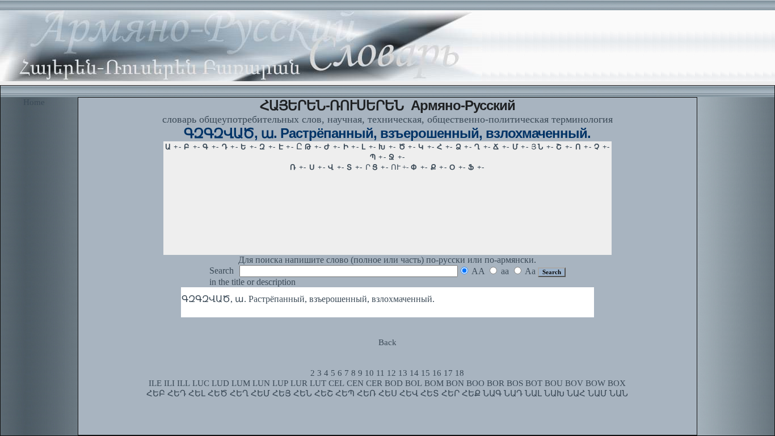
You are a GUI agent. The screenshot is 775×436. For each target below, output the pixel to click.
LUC (200, 383)
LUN (261, 383)
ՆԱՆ (618, 393)
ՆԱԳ (492, 393)
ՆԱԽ (554, 393)
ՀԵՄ (260, 393)
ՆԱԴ (513, 393)
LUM (240, 383)
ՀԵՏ (429, 393)
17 (448, 373)
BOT (533, 383)
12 (391, 373)
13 (402, 373)
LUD (220, 383)
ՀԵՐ (450, 393)
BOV (574, 383)
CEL (336, 383)
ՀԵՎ (408, 393)
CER (374, 383)
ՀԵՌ (366, 393)
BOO (475, 383)
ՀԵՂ (239, 393)
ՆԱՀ (576, 393)
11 (380, 373)
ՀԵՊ (345, 393)
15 (425, 373)
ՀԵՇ (323, 393)
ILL (183, 383)
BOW (595, 383)
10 (369, 373)
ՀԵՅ (281, 393)
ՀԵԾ (218, 393)
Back (387, 342)
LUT (318, 383)
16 (436, 373)
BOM (434, 383)
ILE (155, 383)
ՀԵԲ (155, 393)
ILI (169, 383)
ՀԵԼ (196, 393)
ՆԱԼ (533, 393)
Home (34, 102)
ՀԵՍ (387, 393)
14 (414, 373)
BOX (617, 383)
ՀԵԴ (176, 393)
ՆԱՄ (597, 393)
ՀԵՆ (302, 393)
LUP (280, 383)
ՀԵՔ (471, 393)
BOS (515, 383)
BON (455, 383)
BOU (554, 383)
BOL (413, 383)
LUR (299, 383)
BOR (495, 383)
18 (459, 373)
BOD (394, 383)
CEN (355, 383)
